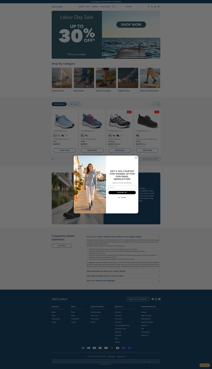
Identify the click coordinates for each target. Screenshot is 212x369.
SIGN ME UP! (122, 192)
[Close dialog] (136, 157)
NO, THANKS (122, 197)
